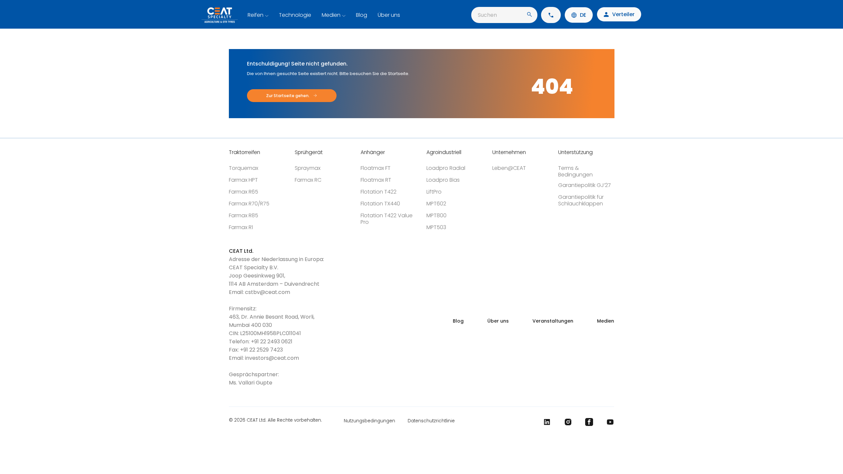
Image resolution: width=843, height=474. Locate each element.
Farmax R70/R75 (249, 203)
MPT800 (436, 215)
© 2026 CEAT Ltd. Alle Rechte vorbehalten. (275, 420)
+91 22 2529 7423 (261, 350)
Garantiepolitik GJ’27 (584, 185)
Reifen (255, 15)
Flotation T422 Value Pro (387, 219)
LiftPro (434, 192)
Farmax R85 (243, 215)
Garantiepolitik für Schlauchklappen (581, 200)
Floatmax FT (376, 168)
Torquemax (243, 168)
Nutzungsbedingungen (369, 421)
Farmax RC (308, 180)
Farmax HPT (243, 180)
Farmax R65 (243, 192)
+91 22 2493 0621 (271, 341)
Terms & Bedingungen (575, 171)
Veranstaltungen (552, 321)
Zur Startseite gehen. (288, 95)
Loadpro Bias (443, 180)
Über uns (389, 15)
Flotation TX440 (380, 203)
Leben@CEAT (509, 168)
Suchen (487, 15)
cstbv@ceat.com (267, 292)
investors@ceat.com (272, 358)
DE (583, 15)
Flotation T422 (378, 192)
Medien (331, 15)
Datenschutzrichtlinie (431, 421)
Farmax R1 (241, 227)
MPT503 (436, 227)
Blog (361, 15)
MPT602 (436, 203)
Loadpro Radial (445, 168)
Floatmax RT (376, 180)
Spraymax (307, 168)
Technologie (295, 15)
